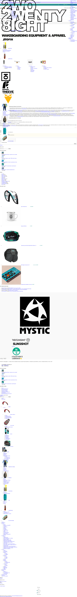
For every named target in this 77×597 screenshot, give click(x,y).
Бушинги (32, 71)
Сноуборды (5, 49)
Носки (5, 484)
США (71, 37)
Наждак (19, 69)
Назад (4, 407)
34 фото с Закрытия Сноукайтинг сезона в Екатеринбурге (18, 289)
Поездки (3, 180)
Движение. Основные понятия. (74, 18)
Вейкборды (5, 453)
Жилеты (5, 454)
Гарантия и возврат (5, 391)
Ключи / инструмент (34, 68)
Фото (2, 184)
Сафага (6, 557)
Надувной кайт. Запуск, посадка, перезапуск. (73, 16)
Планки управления (8, 417)
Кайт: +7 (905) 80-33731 (5, 365)
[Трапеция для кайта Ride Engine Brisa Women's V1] (11, 245)
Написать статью (7, 525)
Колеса (19, 68)
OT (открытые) (7, 458)
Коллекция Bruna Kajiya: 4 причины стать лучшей (9, 154)
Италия (72, 28)
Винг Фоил (3, 175)
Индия (72, 29)
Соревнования (4, 182)
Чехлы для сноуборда (7, 493)
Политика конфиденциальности (7, 393)
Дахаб (73, 27)
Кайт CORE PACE (24, 206)
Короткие (4, 113)
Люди (3, 177)
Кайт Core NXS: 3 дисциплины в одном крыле (9, 165)
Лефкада (73, 24)
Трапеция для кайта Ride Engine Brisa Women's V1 (28, 245)
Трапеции (11, 446)
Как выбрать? (4, 392)
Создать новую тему (74, 40)
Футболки (4, 127)
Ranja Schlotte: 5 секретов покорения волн (8, 169)
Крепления (7, 436)
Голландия (72, 25)
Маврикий (72, 36)
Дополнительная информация (4, 596)
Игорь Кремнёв (4, 291)
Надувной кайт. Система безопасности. (73, 13)
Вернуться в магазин (3, 581)
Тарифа (6, 563)
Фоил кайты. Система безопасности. (9, 543)
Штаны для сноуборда (6, 125)
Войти (75, 143)
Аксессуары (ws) (5, 115)
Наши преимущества (5, 388)
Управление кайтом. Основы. (8, 542)
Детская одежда (6, 483)
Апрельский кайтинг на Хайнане (12, 290)
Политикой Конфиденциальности (17, 595)
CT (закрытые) (7, 457)
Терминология (6, 537)
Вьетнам (73, 22)
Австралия (72, 21)
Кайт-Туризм (4, 176)
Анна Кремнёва (4, 289)
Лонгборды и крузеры (8, 66)
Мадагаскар (72, 35)
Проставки (32, 70)
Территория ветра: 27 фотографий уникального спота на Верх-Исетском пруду (19, 288)
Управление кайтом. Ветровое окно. (74, 4)
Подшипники (33, 66)
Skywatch (13, 346)
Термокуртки (5, 111)
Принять (10, 596)
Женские (5, 469)
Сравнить (3, 575)
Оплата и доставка (4, 390)
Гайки (32, 69)
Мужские (4, 112)
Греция (72, 23)
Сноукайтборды (7, 438)
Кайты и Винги (12, 414)
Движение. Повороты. (72, 19)
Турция (72, 34)
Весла (4, 502)
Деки (19, 66)
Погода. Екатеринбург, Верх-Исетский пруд (16, 291)
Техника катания (4, 183)
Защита (45, 66)
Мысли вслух (4, 178)
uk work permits (73, 113)
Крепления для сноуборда (7, 50)
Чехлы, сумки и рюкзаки (48, 67)
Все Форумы (72, 39)
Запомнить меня (4, 142)
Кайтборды (7, 435)
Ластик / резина (46, 69)
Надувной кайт (73, 11)
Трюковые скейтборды (8, 67)
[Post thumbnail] (3, 153)
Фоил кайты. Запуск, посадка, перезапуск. (74, 10)
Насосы (5, 503)
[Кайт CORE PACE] (11, 206)
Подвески (19, 67)
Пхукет (6, 565)
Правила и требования (5, 181)
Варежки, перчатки (6, 481)
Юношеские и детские (6, 114)
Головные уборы (5, 126)
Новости (3, 179)
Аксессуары (7, 418)
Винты (32, 67)
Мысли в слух (6, 531)
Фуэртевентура (74, 31)
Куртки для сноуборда (7, 480)
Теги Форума (73, 41)
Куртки (4, 123)
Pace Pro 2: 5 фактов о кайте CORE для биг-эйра (9, 158)
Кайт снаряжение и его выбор (8, 538)
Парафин (45, 68)
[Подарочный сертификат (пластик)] (11, 284)
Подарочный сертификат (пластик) (26, 284)
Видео (3, 174)
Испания (72, 30)
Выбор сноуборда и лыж (7, 539)
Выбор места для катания (7, 540)
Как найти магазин (5, 389)
